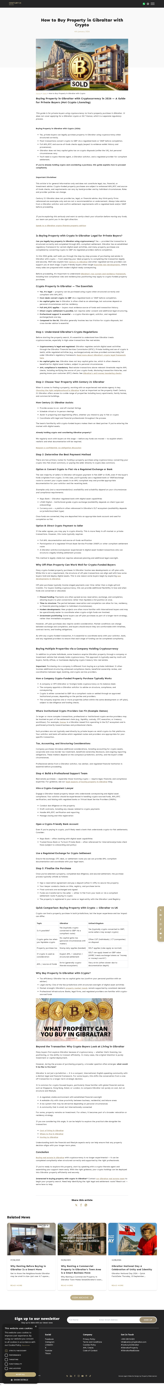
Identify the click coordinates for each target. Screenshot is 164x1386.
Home (38, 93)
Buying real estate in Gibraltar (50, 1157)
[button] (20, 1379)
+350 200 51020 (127, 1339)
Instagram (49, 1342)
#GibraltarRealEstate (130, 1350)
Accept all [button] (20, 1374)
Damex (63, 722)
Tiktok (48, 1353)
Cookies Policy (89, 1345)
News (45, 93)
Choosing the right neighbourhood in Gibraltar (57, 390)
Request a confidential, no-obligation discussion (58, 448)
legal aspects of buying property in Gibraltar (87, 782)
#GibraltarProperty (129, 1348)
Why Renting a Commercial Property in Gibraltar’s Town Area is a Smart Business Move (81, 1269)
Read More (16, 1285)
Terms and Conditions (92, 1342)
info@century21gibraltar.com (133, 1342)
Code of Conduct (90, 1350)
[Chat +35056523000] (144, 4)
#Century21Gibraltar (130, 1345)
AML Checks (88, 1348)
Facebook (49, 1339)
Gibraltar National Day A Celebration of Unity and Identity (132, 1268)
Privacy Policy (89, 1339)
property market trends (77, 988)
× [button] (36, 1326)
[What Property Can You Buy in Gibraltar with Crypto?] (82, 1019)
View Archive (80, 1297)
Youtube (48, 1350)
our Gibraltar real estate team (110, 1178)
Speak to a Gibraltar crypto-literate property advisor (61, 225)
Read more (26, 1345)
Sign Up (148, 1320)
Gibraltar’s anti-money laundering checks (102, 373)
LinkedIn (49, 1345)
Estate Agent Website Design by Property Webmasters (138, 1376)
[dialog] (20, 1354)
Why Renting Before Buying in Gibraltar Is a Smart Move (28, 1268)
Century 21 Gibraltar (78, 262)
